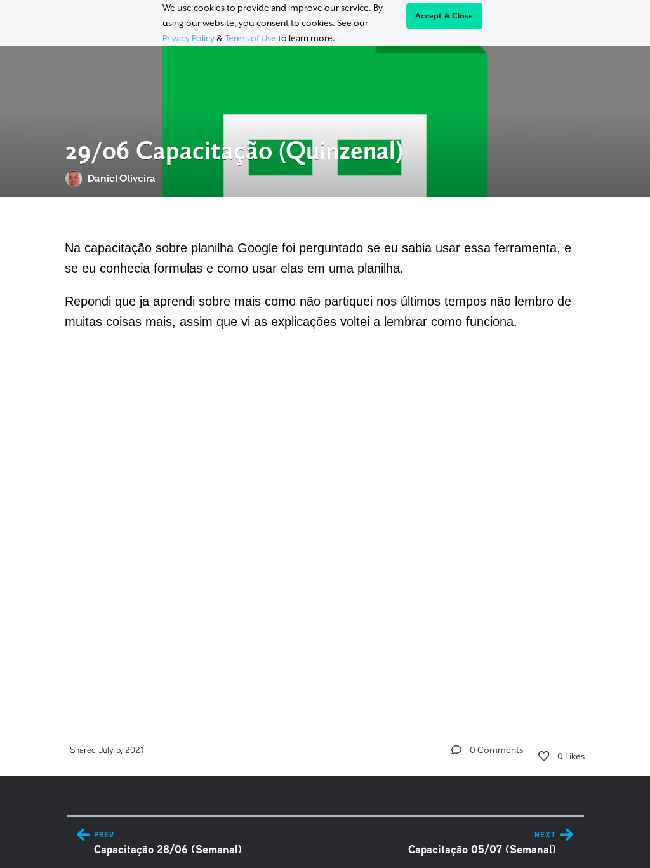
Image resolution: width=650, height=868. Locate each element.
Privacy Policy (188, 38)
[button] (456, 750)
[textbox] (325, 285)
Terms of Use (250, 38)
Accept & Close (444, 15)
